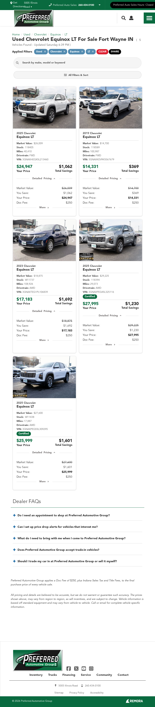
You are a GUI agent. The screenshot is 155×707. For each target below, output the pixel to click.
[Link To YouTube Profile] (84, 668)
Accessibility (97, 693)
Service (86, 675)
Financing (68, 675)
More (42, 207)
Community (104, 675)
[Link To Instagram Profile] (91, 668)
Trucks (52, 675)
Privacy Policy (76, 693)
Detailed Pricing (41, 178)
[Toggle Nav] (149, 18)
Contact (123, 675)
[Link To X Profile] (76, 668)
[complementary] (143, 695)
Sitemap (58, 693)
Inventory (36, 675)
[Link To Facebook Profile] (69, 668)
